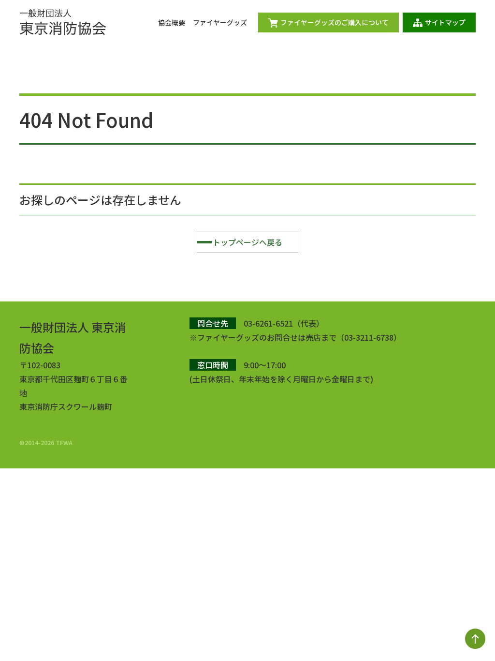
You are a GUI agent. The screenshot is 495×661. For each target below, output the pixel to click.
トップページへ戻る (247, 242)
